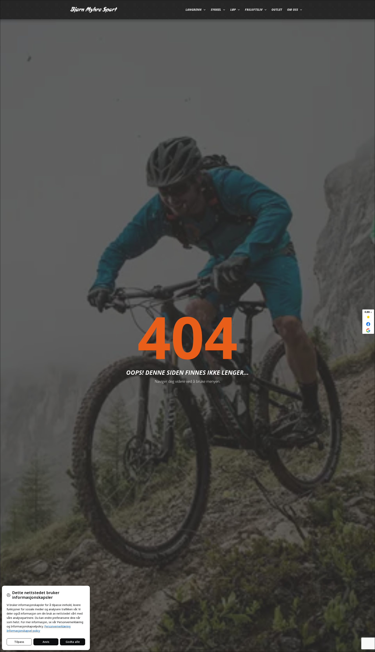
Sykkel (216, 10)
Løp (233, 10)
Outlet (276, 10)
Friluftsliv (253, 10)
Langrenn (194, 10)
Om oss (292, 10)
